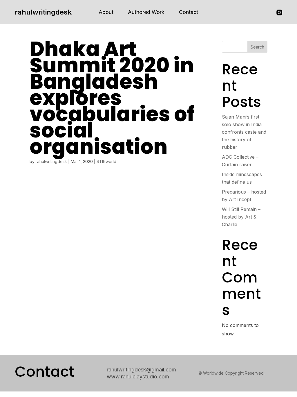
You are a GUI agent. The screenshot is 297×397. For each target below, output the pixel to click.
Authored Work (146, 12)
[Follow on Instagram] (279, 12)
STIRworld (106, 161)
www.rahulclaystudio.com (138, 376)
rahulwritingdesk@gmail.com (141, 369)
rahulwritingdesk (43, 12)
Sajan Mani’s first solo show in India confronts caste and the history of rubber (244, 132)
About (106, 12)
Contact (188, 12)
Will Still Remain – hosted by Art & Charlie (241, 216)
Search (257, 46)
